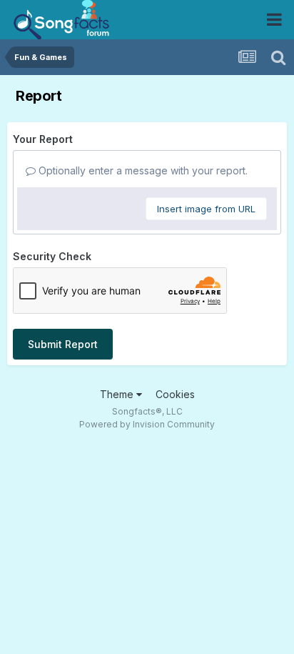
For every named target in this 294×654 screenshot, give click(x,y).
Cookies (175, 394)
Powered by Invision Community (147, 424)
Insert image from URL (206, 208)
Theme (118, 394)
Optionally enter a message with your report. (142, 170)
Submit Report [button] (63, 344)
